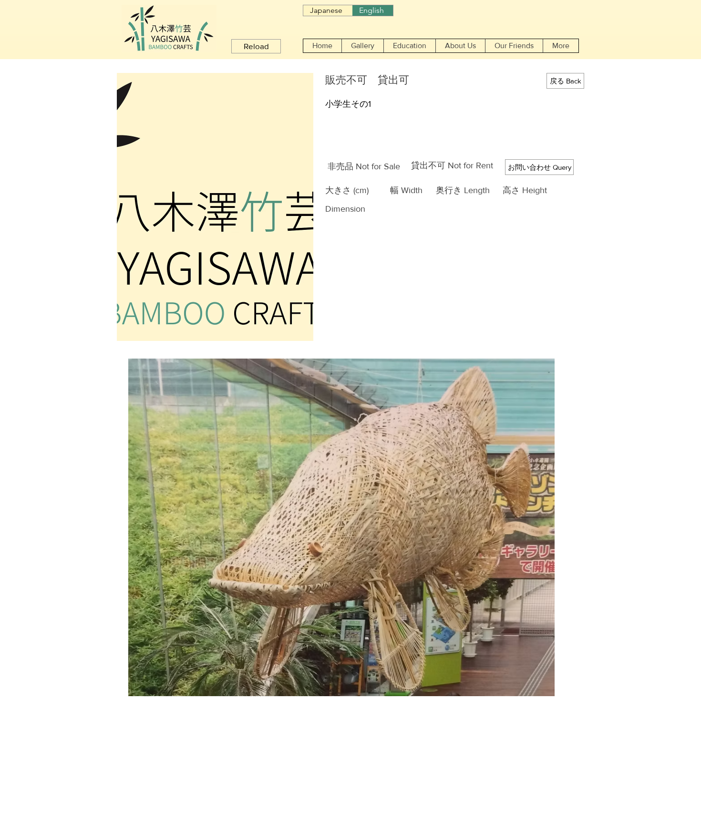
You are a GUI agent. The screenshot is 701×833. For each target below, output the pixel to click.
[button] (362, 45)
